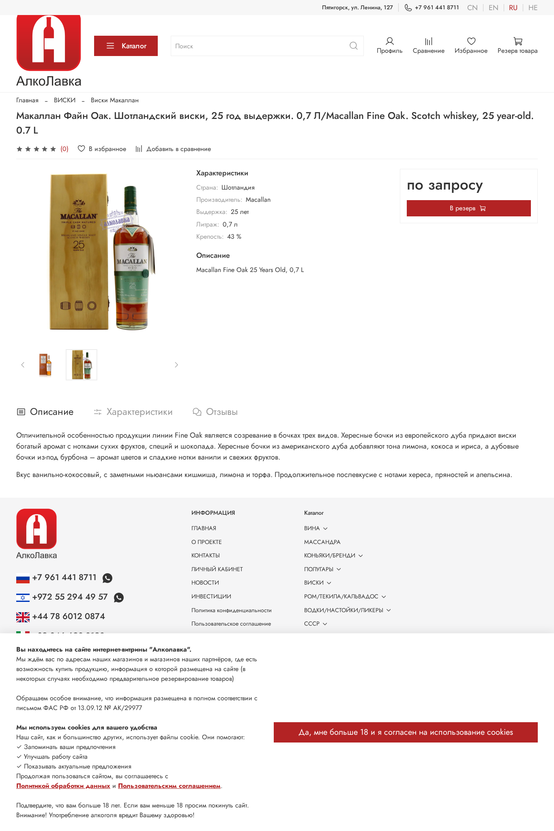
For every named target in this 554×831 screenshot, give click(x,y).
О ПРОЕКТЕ (206, 542)
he (533, 7)
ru (513, 7)
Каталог (134, 46)
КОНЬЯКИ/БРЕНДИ (329, 555)
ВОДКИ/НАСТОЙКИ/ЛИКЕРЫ (343, 610)
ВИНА (312, 528)
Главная (27, 100)
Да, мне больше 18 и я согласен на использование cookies (405, 732)
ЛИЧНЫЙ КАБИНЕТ (217, 569)
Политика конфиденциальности (231, 610)
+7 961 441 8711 (437, 7)
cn (472, 7)
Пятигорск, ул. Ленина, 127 (357, 7)
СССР (312, 623)
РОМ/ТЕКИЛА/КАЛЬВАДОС (341, 596)
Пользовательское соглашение (231, 623)
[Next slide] (170, 252)
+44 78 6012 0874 (67, 616)
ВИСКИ (64, 100)
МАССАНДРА (322, 542)
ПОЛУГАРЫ (318, 569)
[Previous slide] (29, 252)
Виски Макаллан (115, 100)
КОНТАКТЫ (205, 555)
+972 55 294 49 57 (70, 597)
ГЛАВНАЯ (203, 528)
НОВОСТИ (205, 582)
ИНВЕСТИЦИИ (211, 596)
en (493, 7)
